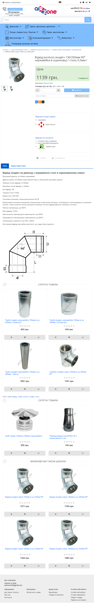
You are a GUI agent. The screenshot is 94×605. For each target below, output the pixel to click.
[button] (61, 2)
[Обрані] (83, 2)
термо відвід (12, 396)
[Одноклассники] (39, 102)
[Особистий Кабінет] (80, 2)
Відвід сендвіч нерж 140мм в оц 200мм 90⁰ (68, 497)
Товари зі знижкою (56, 595)
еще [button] (89, 10)
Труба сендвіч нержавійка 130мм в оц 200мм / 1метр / (22, 373)
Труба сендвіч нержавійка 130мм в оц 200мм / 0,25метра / (66, 321)
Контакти (8, 597)
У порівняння (60, 158)
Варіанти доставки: (45, 116)
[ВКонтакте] (36, 102)
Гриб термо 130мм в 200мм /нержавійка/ (23, 436)
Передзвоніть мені (15, 9)
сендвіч (32, 396)
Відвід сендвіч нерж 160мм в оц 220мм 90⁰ (24, 549)
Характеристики (18, 166)
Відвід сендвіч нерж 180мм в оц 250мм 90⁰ (68, 549)
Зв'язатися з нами (34, 592)
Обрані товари (76, 597)
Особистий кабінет (78, 592)
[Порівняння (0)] (86, 2)
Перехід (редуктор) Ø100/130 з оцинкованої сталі (63, 437)
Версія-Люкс (48, 83)
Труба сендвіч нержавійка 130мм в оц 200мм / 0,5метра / (22, 321)
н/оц (37, 396)
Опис (5, 166)
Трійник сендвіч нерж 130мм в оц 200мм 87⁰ (67, 373)
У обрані (43, 158)
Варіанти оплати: (44, 137)
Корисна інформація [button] (12, 2)
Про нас (7, 595)
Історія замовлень (78, 595)
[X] (43, 102)
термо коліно (23, 396)
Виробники (53, 592)
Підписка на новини (78, 600)
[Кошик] (89, 2)
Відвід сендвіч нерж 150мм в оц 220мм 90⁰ (24, 497)
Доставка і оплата (11, 592)
